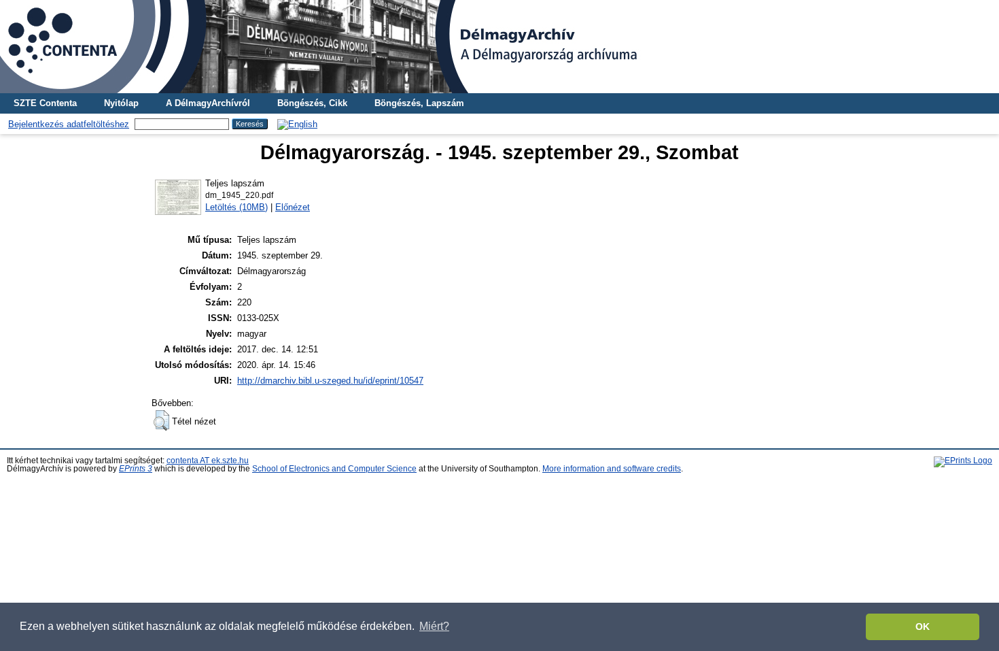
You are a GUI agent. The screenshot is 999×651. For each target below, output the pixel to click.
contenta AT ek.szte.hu (207, 460)
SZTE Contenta (45, 103)
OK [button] (922, 626)
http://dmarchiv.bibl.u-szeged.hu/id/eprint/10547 (330, 380)
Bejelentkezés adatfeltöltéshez (68, 124)
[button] (161, 420)
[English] (297, 124)
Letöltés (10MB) (236, 207)
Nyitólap (121, 103)
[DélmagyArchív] (499, 46)
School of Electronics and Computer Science (334, 469)
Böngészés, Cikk (312, 103)
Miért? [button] (434, 626)
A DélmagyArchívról (208, 103)
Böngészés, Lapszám (419, 103)
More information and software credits (611, 469)
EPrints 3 (135, 469)
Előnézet (292, 207)
